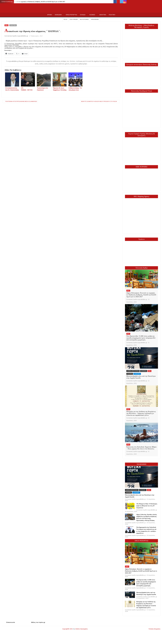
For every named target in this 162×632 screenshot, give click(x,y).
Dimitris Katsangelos (81, 629)
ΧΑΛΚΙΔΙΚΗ (58, 14)
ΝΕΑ (6, 25)
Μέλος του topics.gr (38, 622)
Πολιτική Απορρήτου (154, 629)
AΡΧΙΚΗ (49, 14)
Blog (65, 19)
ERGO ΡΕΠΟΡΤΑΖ (71, 14)
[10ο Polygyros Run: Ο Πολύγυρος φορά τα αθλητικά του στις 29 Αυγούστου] (130, 506)
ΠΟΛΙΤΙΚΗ (112, 14)
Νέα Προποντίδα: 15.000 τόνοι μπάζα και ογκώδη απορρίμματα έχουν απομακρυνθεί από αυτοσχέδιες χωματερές (140, 338)
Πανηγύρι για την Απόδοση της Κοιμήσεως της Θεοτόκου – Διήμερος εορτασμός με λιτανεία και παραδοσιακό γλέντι (141, 413)
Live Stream (74, 19)
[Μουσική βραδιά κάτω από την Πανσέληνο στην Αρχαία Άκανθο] (141, 358)
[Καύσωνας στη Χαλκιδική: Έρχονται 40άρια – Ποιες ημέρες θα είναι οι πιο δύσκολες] (141, 432)
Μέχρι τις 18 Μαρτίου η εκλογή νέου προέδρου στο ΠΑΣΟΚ (99, 101)
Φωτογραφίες (84, 19)
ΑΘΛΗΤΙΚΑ (102, 14)
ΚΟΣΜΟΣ (92, 14)
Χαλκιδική (129, 374)
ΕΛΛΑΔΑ (82, 14)
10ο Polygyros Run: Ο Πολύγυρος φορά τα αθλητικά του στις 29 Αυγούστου (146, 505)
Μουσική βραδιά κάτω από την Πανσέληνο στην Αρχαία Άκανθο (141, 377)
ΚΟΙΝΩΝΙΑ (143, 371)
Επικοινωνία (95, 19)
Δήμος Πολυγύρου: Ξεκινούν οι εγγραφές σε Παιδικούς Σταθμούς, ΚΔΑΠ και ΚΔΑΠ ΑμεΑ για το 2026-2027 (33, 1)
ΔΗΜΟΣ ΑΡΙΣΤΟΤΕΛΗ (133, 371)
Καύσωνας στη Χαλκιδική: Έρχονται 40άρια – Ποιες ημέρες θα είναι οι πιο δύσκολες (141, 448)
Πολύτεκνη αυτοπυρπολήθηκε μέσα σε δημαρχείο (21, 101)
